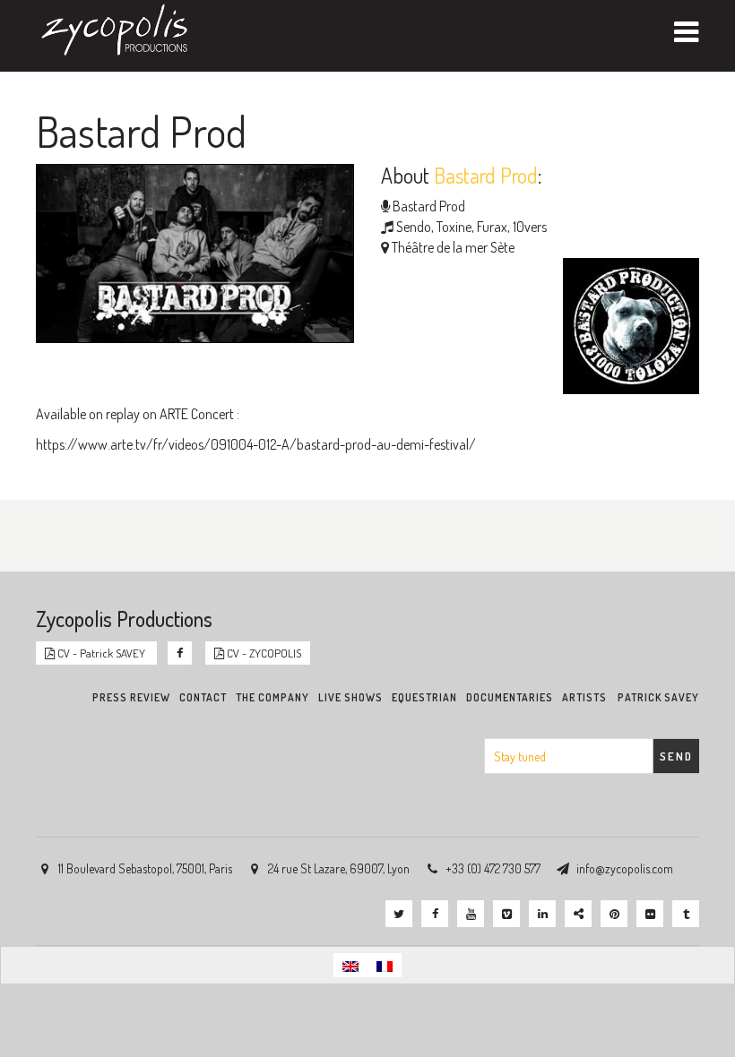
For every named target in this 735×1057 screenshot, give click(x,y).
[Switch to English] (350, 965)
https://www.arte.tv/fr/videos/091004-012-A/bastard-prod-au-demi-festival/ (256, 444)
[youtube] (470, 913)
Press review (131, 697)
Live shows (350, 697)
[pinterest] (614, 913)
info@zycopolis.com (624, 868)
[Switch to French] (385, 965)
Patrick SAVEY (658, 697)
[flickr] (649, 913)
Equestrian (424, 697)
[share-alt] (578, 913)
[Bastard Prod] (626, 329)
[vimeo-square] (506, 913)
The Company (272, 697)
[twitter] (398, 913)
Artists (584, 697)
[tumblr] (685, 913)
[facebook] (434, 913)
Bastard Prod (429, 206)
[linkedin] (542, 913)
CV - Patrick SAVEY (101, 653)
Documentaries (509, 697)
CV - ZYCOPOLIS (262, 653)
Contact (203, 697)
